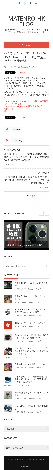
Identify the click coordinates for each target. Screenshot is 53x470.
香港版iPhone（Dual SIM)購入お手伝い (26, 245)
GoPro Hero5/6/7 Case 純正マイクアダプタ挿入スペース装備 (31, 310)
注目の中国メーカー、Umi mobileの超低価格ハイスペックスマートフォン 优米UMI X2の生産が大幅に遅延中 (26, 156)
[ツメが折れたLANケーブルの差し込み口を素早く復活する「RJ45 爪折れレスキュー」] (8, 351)
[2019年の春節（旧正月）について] (8, 325)
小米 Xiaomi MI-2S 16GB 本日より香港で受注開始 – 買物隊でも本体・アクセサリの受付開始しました (27, 179)
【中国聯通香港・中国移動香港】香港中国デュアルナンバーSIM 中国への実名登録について (31, 379)
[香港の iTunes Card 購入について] (8, 367)
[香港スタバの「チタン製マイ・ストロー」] (8, 299)
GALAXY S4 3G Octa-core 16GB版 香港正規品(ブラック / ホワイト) (26, 102)
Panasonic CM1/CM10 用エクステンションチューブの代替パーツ (32, 336)
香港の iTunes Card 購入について (30, 364)
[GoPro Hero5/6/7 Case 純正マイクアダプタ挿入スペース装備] (8, 312)
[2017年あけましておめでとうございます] (8, 395)
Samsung (17, 140)
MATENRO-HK (35, 459)
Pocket (23, 72)
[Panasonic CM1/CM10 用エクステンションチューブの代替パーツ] (8, 337)
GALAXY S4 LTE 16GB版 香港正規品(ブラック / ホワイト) (26, 107)
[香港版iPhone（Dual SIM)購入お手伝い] (8, 285)
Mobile (16, 129)
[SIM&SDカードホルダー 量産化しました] (8, 408)
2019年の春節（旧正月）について (30, 322)
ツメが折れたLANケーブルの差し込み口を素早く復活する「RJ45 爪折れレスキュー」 (31, 351)
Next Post (42, 172)
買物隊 (32, 195)
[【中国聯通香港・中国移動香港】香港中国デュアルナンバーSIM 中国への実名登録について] (8, 379)
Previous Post (13, 149)
